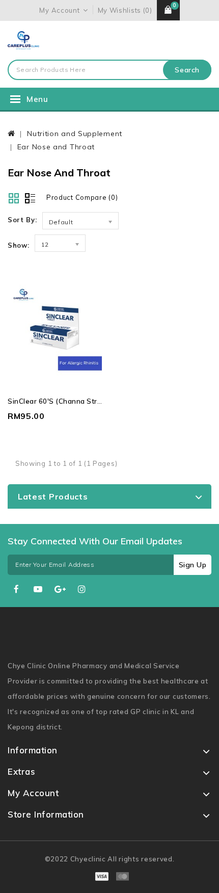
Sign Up (193, 564)
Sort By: (22, 220)
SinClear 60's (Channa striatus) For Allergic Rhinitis (96, 401)
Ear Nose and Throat (56, 146)
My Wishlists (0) (125, 10)
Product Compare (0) (82, 197)
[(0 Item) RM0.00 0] (168, 10)
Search (187, 69)
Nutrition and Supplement (74, 133)
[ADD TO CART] (75, 344)
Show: (19, 245)
